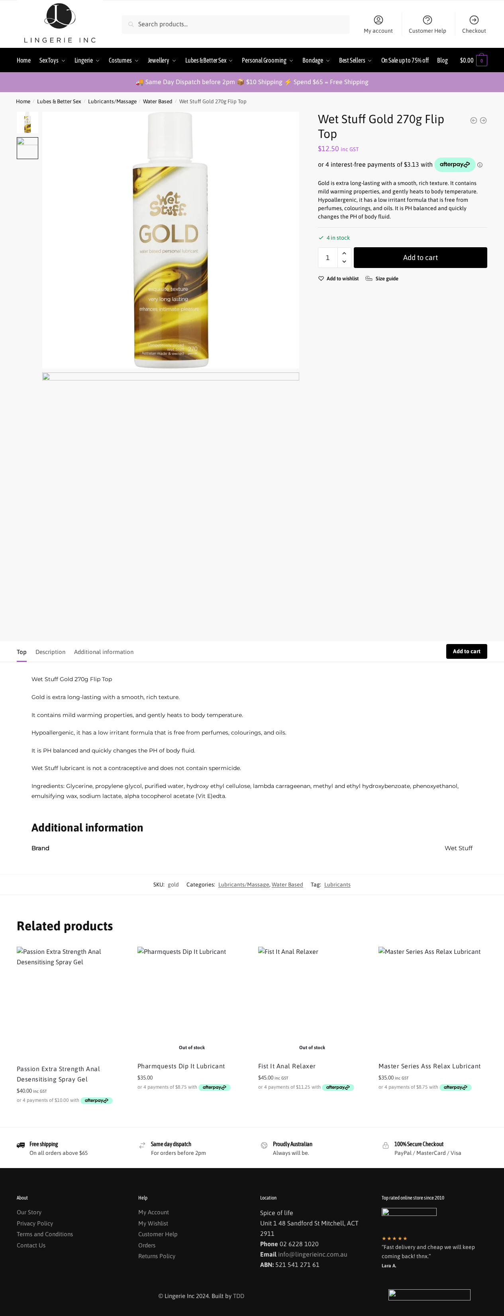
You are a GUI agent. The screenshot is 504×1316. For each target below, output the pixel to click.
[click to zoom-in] (170, 240)
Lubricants (337, 884)
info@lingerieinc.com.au (312, 1254)
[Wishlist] (114, 959)
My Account (153, 1212)
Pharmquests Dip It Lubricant (181, 1066)
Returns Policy (156, 1256)
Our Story (29, 1212)
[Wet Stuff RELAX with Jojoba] (483, 120)
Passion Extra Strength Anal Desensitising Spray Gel (58, 1074)
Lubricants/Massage (112, 101)
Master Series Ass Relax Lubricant (429, 1066)
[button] (344, 253)
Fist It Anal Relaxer (287, 1066)
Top (22, 651)
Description (50, 651)
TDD (238, 1295)
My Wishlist (153, 1223)
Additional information (103, 651)
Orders (146, 1245)
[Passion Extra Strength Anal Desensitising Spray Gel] (71, 1002)
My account (378, 31)
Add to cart (420, 257)
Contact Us (31, 1245)
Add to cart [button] (71, 1118)
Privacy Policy (35, 1223)
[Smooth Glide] (474, 120)
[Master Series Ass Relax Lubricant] (432, 1001)
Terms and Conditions (45, 1234)
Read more (192, 1104)
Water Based (158, 101)
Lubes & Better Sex (59, 101)
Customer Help (427, 31)
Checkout (474, 31)
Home (23, 101)
